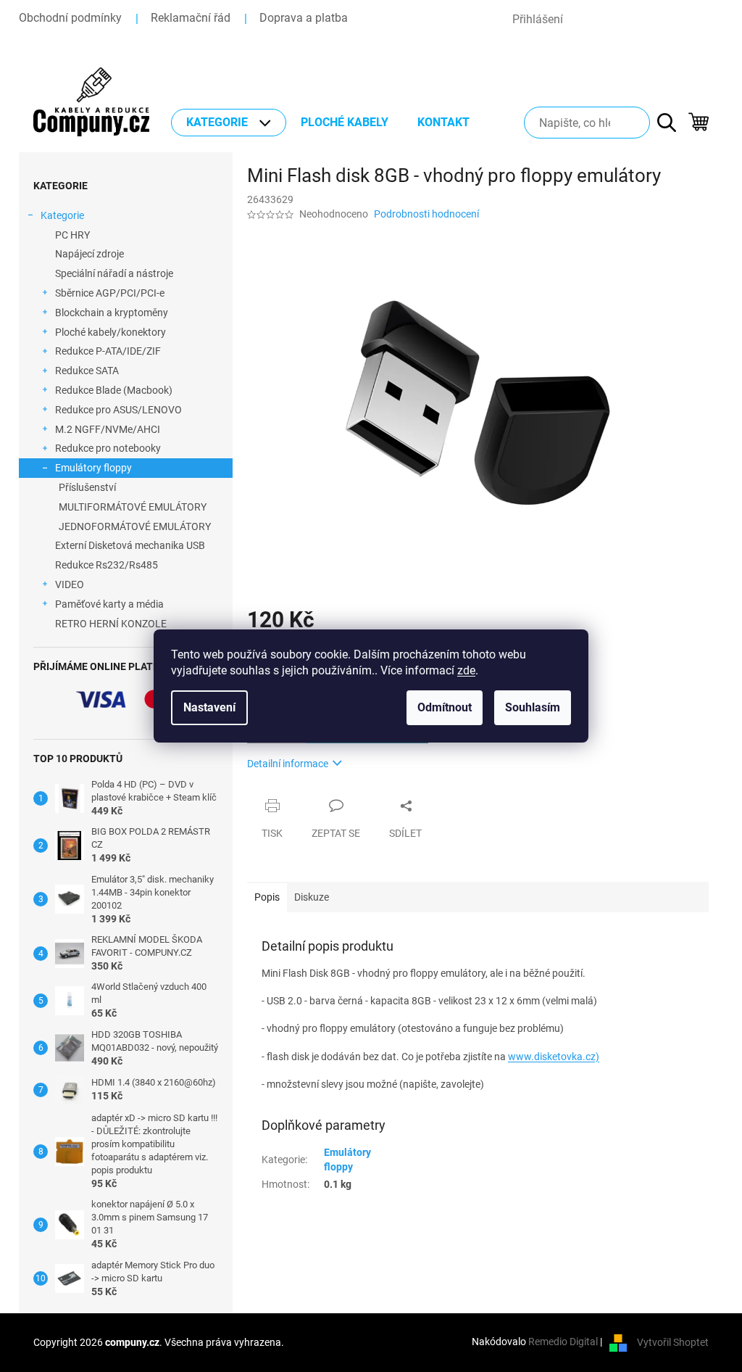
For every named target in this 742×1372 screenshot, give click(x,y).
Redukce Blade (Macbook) (113, 390)
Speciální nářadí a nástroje (114, 273)
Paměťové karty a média (109, 604)
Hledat (659, 123)
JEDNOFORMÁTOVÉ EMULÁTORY (135, 526)
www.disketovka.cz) (553, 1056)
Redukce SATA (87, 370)
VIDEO (69, 584)
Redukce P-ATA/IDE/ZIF (108, 351)
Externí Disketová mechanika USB (130, 545)
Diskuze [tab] (311, 897)
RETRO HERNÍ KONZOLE (111, 623)
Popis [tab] (267, 897)
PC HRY (72, 235)
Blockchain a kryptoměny (111, 312)
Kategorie (62, 215)
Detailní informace (287, 763)
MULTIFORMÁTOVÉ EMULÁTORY (133, 507)
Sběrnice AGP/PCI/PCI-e (109, 293)
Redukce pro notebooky (108, 448)
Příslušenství (87, 487)
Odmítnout (444, 707)
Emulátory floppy (93, 468)
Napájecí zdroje (89, 254)
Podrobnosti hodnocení (426, 214)
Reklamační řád (190, 18)
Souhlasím (532, 707)
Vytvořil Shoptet (673, 1341)
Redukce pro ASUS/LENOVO (118, 410)
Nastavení (209, 707)
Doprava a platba (303, 18)
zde (466, 670)
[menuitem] (228, 122)
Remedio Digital (563, 1341)
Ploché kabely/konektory (110, 332)
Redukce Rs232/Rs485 (106, 565)
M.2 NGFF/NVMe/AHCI (107, 429)
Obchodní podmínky (70, 18)
